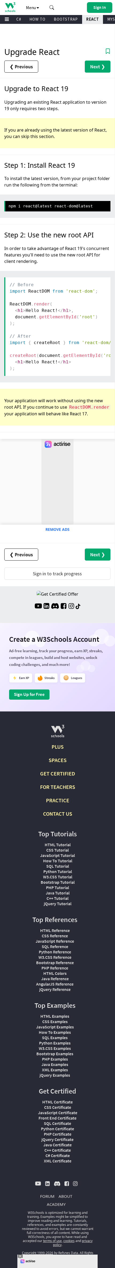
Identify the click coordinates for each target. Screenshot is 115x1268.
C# (18, 19)
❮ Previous (21, 67)
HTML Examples (54, 1016)
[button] (52, 7)
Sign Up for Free (29, 694)
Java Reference (55, 978)
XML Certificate (57, 1160)
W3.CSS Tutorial (57, 876)
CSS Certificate (57, 1107)
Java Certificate (57, 1144)
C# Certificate (57, 1155)
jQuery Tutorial (57, 903)
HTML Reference (55, 930)
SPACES (58, 760)
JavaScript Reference (55, 941)
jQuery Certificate (57, 1139)
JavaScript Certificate (57, 1112)
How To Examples (55, 1032)
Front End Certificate (57, 1118)
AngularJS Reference (55, 984)
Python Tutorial (57, 871)
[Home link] (10, 7)
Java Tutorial (58, 893)
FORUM (47, 1196)
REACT (92, 19)
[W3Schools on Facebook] (63, 607)
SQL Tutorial (57, 866)
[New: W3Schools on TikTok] (78, 607)
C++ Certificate (57, 1150)
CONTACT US (57, 813)
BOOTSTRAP (66, 19)
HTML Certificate (57, 1102)
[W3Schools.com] (57, 733)
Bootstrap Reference (55, 962)
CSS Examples (55, 1021)
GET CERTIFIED (57, 773)
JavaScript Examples (55, 1027)
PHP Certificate (57, 1134)
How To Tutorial (57, 860)
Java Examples (54, 1064)
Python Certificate (57, 1128)
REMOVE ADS (57, 529)
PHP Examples (55, 1059)
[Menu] (7, 19)
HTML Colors (55, 973)
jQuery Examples (55, 1075)
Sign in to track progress (57, 573)
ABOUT (65, 1196)
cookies (69, 1241)
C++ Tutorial (57, 898)
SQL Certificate (57, 1123)
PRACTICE (57, 800)
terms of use (52, 1241)
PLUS (58, 746)
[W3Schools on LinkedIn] (46, 607)
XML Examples (55, 1069)
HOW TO (37, 19)
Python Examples (55, 1043)
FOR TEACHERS (57, 787)
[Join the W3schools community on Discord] (55, 607)
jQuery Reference (55, 989)
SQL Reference (55, 946)
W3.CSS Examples (55, 1048)
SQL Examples (55, 1037)
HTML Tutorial (58, 844)
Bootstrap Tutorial (58, 882)
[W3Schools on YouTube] (38, 607)
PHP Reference (54, 968)
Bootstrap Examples (54, 1053)
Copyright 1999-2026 (37, 1253)
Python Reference (55, 951)
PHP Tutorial (57, 887)
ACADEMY (56, 1204)
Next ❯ (97, 67)
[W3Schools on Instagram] (71, 607)
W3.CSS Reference (55, 957)
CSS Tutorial (57, 850)
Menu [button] (31, 7)
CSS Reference (55, 935)
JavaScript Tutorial (57, 855)
